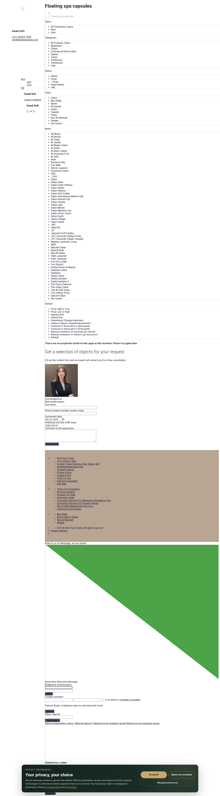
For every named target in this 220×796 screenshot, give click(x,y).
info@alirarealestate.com (25, 39)
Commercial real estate (69, 509)
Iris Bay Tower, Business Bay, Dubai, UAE (78, 464)
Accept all (154, 774)
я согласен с (122, 699)
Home (54, 13)
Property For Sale (66, 494)
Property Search (65, 469)
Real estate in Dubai (67, 517)
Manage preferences (167, 783)
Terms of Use (64, 478)
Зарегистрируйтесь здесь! (59, 723)
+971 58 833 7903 (21, 37)
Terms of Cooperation (68, 489)
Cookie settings (59, 530)
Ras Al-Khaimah (65, 519)
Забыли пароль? (84, 723)
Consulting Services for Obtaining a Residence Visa (84, 500)
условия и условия (129, 699)
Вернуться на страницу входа (110, 723)
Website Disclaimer (67, 481)
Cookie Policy (64, 475)
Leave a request (32, 99)
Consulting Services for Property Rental (77, 503)
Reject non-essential (181, 774)
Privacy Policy (64, 472)
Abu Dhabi (62, 514)
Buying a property (66, 492)
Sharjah (60, 522)
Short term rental (65, 497)
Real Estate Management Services (75, 506)
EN (22, 88)
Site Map (61, 483)
